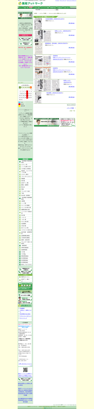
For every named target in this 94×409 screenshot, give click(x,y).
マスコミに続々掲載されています (57, 13)
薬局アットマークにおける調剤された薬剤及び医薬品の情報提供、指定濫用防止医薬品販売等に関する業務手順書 (25, 392)
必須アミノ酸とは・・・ (25, 280)
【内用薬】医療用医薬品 (26, 161)
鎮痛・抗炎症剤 (25, 240)
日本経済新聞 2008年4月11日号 (55, 19)
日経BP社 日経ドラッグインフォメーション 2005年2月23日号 (61, 57)
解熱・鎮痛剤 (24, 185)
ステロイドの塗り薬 (26, 230)
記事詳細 (72, 23)
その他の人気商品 (26, 168)
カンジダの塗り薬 (26, 207)
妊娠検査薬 (24, 249)
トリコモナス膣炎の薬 (26, 212)
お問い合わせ (66, 8)
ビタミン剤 (24, 164)
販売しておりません (26, 264)
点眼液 (23, 201)
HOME (35, 13)
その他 (23, 252)
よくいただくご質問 (45, 8)
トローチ (23, 217)
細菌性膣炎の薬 (25, 209)
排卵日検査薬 (24, 247)
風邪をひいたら (25, 277)
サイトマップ (63, 0)
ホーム (21, 8)
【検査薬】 (24, 245)
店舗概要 (22, 308)
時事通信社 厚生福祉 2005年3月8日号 (56, 43)
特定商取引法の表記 (25, 314)
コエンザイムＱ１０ (26, 176)
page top (72, 110)
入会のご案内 (36, 8)
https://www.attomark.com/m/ (25, 376)
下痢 (22, 193)
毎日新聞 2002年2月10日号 (54, 93)
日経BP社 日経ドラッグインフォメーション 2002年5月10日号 (61, 69)
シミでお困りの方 (26, 166)
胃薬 (22, 189)
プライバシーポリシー (71, 0)
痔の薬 (23, 215)
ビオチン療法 (24, 174)
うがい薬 (23, 219)
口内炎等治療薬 (25, 237)
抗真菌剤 (23, 223)
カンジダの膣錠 (25, 205)
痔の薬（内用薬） (26, 195)
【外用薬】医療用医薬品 (26, 198)
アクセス (57, 0)
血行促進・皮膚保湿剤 (26, 232)
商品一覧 (25, 8)
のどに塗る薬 (24, 221)
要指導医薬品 (24, 256)
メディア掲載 (42, 13)
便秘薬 (23, 178)
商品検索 (38, 9)
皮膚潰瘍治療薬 (25, 235)
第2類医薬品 (24, 260)
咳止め (23, 187)
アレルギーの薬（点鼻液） (26, 242)
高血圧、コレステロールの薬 (26, 171)
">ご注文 (30, 8)
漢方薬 (23, 180)
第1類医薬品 (24, 258)
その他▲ (23, 254)
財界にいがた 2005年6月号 (62, 31)
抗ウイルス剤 (24, 228)
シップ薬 (23, 203)
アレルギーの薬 (25, 191)
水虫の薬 (23, 225)
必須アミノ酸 (24, 183)
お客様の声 (60, 8)
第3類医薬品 (24, 262)
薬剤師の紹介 (53, 8)
